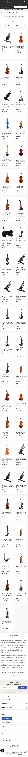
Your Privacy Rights (22, 751)
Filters (6, 25)
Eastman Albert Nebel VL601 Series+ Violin (21, 404)
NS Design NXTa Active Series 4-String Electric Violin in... (21, 269)
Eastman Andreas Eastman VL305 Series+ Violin (6, 432)
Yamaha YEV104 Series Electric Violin (7, 350)
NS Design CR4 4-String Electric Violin (20, 540)
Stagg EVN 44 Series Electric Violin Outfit (7, 268)
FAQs (3, 733)
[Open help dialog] (2, 750)
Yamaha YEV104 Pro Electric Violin (20, 105)
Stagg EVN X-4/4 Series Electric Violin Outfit (6, 133)
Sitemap (13, 752)
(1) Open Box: (4, 55)
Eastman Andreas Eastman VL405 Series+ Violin (6, 188)
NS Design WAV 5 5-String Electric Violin (20, 132)
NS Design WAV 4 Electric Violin (6, 377)
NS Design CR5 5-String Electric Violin (6, 567)
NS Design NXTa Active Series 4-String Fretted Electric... (7, 47)
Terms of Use (13, 5)
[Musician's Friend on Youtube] (15, 745)
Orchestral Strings (10, 16)
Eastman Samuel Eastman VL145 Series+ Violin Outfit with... (6, 79)
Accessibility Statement (20, 752)
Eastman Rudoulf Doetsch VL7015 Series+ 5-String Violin (7, 405)
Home (4, 16)
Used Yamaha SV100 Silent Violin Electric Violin (6, 622)
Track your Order (6, 722)
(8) (22, 82)
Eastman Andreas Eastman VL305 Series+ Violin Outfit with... (6, 215)
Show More (7, 676)
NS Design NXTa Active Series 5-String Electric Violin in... (7, 106)
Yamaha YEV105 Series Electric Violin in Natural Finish (7, 323)
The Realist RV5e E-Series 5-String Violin (7, 513)
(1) (22, 245)
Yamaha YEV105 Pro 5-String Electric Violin (7, 160)
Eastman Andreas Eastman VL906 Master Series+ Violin (7, 459)
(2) (8, 571)
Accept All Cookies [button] (20, 7)
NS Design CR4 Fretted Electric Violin (21, 377)
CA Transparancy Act (7, 752)
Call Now (7, 718)
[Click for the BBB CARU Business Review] (20, 754)
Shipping (4, 726)
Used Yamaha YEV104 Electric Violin (21, 594)
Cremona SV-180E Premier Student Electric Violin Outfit (20, 215)
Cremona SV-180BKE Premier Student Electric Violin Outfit (7, 242)
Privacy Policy (9, 2)
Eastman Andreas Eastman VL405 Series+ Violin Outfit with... (20, 48)
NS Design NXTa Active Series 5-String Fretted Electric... (7, 296)
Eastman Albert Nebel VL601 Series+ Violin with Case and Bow (21, 432)
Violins (16, 16)
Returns (3, 730)
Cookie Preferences (20, 5)
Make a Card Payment (7, 737)
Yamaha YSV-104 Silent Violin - (21, 241)
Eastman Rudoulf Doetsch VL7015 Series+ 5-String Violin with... (21, 160)
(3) (8, 136)
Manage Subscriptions (7, 740)
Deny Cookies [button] (7, 7)
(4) (22, 326)
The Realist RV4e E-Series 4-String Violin (7, 594)
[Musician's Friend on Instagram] (17, 745)
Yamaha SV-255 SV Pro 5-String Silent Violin (21, 513)
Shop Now (20, 9)
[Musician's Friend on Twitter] (13, 745)
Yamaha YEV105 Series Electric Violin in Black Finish (21, 323)
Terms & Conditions (14, 751)
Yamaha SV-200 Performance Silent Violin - (20, 351)
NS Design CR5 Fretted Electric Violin (21, 567)
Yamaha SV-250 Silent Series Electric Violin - (7, 540)
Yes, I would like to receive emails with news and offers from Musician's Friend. (13, 691)
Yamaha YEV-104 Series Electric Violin (20, 78)
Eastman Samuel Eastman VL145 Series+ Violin (19, 188)
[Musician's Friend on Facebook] (10, 745)
